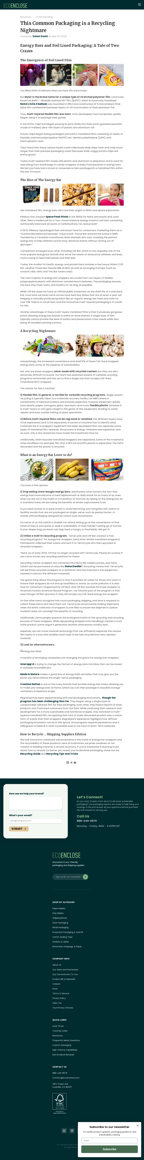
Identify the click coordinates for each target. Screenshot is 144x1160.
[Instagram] (72, 1131)
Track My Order (60, 1030)
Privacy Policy (59, 998)
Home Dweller (73, 566)
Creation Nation (30, 684)
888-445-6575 (87, 821)
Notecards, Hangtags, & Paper (67, 946)
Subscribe (85, 876)
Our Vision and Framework (65, 969)
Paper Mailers (58, 908)
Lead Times (58, 1026)
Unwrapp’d (27, 664)
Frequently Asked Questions (66, 1040)
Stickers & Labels (60, 941)
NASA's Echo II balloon (33, 104)
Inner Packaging (60, 922)
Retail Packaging (60, 927)
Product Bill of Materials (63, 979)
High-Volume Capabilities (64, 1049)
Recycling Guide (30, 753)
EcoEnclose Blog (44, 16)
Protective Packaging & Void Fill (67, 932)
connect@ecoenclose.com (65, 1077)
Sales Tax (57, 1003)
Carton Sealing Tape (62, 937)
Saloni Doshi (40, 36)
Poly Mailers (58, 913)
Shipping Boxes (59, 918)
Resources (25, 16)
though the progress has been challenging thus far (68, 699)
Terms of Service (60, 993)
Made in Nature (29, 674)
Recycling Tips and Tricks (62, 753)
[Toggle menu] (140, 5)
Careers (56, 984)
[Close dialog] (137, 1125)
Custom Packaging (61, 1045)
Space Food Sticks (57, 216)
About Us (56, 964)
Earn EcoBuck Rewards (63, 1054)
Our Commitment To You (65, 974)
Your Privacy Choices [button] (62, 1007)
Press (55, 988)
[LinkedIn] (64, 1131)
